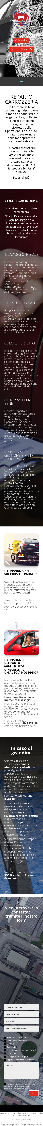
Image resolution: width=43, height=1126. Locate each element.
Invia (33, 1093)
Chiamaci (20, 40)
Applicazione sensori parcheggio (20, 1059)
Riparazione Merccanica (17, 1040)
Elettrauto (11, 1044)
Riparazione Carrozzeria (17, 1037)
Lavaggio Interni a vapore (17, 1056)
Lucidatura (11, 1053)
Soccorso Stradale (20, 49)
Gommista (11, 1047)
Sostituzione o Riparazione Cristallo (22, 1050)
